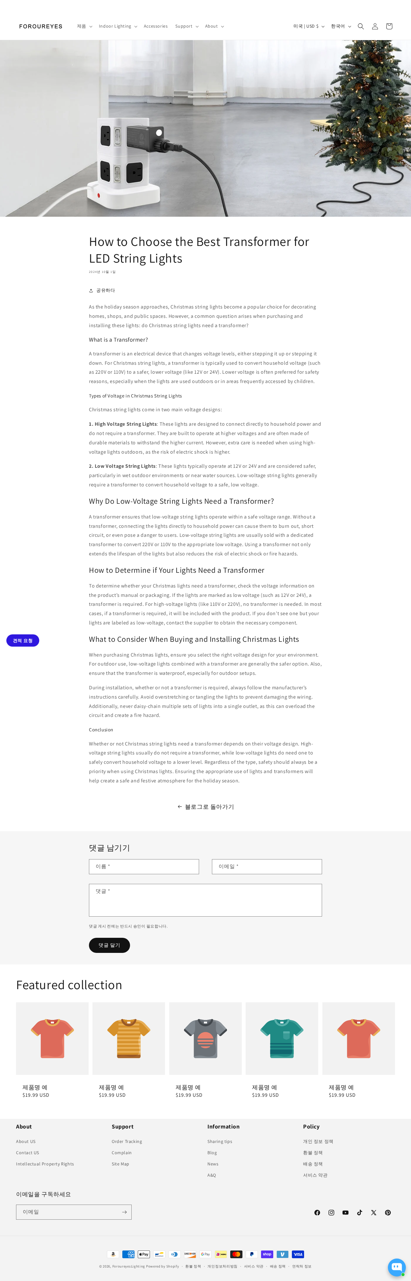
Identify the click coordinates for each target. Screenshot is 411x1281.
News (212, 1164)
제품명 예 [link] (35, 1087)
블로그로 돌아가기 (209, 806)
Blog (212, 1152)
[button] (84, 26)
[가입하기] (124, 1212)
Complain (122, 1152)
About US (26, 1141)
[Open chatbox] (397, 1268)
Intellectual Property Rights (45, 1164)
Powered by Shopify (162, 1266)
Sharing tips (219, 1141)
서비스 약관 (315, 1175)
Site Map (120, 1164)
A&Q (211, 1175)
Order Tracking (127, 1141)
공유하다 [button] (105, 290)
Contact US (27, 1152)
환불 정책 (313, 1152)
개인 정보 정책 (318, 1141)
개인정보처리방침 (222, 1266)
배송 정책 (313, 1164)
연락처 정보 (302, 1266)
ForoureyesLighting (128, 1266)
